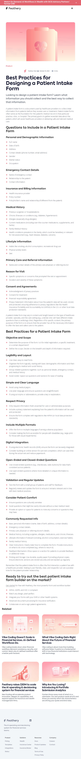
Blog (36, 748)
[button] (72, 8)
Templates (8, 744)
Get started (10, 585)
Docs (36, 741)
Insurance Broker (25, 748)
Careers (52, 741)
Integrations (9, 748)
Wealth (22, 741)
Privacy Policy (39, 755)
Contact (52, 744)
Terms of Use (39, 751)
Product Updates (40, 744)
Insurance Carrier (25, 744)
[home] (13, 8)
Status (7, 751)
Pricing (7, 741)
